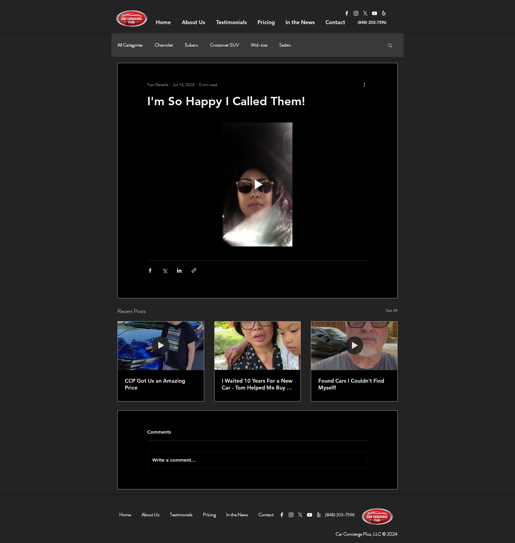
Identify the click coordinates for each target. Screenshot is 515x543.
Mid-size (259, 45)
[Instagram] (356, 13)
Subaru (191, 45)
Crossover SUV (224, 45)
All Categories (130, 45)
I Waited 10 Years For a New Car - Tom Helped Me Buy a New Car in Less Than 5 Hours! (257, 384)
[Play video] (257, 184)
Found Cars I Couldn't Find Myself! (351, 384)
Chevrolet (164, 45)
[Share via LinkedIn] (179, 270)
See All (392, 310)
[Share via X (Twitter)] (164, 270)
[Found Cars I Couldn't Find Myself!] (354, 346)
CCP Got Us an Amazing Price (155, 384)
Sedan (285, 45)
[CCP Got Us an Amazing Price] (161, 346)
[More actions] (364, 84)
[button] (390, 45)
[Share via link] (194, 270)
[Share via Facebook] (150, 270)
